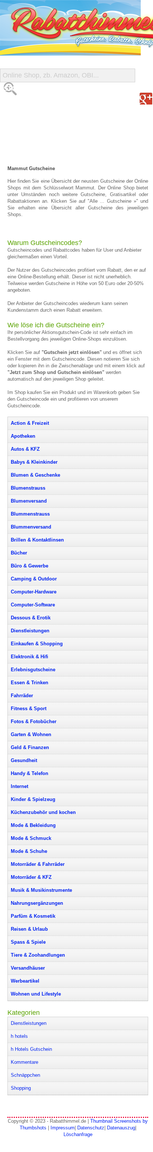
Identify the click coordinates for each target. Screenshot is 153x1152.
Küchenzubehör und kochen (43, 812)
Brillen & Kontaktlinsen (37, 540)
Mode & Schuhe (29, 851)
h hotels (19, 1036)
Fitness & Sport (28, 708)
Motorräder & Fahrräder (38, 864)
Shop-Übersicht (31, 118)
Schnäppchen (25, 1075)
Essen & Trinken (29, 682)
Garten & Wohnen (31, 734)
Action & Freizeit (30, 423)
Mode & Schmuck (31, 838)
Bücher (19, 553)
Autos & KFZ (25, 449)
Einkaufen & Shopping (37, 643)
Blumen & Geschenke (35, 475)
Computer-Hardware (33, 592)
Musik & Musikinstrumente (41, 890)
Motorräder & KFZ (31, 877)
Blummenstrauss (30, 514)
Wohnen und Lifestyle (36, 994)
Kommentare (24, 1062)
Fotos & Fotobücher (33, 721)
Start (14, 89)
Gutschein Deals (33, 148)
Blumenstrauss (28, 488)
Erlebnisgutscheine (33, 669)
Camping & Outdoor (34, 579)
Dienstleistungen (30, 630)
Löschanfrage (78, 1134)
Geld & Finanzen (30, 747)
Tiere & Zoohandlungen (38, 955)
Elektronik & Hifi (29, 656)
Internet (19, 786)
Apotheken (23, 436)
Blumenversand (29, 501)
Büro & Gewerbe (29, 566)
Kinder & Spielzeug (33, 799)
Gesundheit (24, 760)
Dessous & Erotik (31, 617)
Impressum (63, 1128)
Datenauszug (121, 1128)
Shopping (21, 1088)
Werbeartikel (25, 981)
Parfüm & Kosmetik (33, 916)
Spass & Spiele (28, 942)
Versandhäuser (28, 968)
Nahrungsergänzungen (37, 903)
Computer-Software (33, 605)
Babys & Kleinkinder (34, 462)
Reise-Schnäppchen (37, 133)
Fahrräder (22, 695)
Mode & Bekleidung (33, 825)
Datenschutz (90, 1128)
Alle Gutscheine (32, 103)
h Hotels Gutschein (31, 1049)
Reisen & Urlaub (29, 929)
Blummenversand (31, 527)
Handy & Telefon (29, 773)
